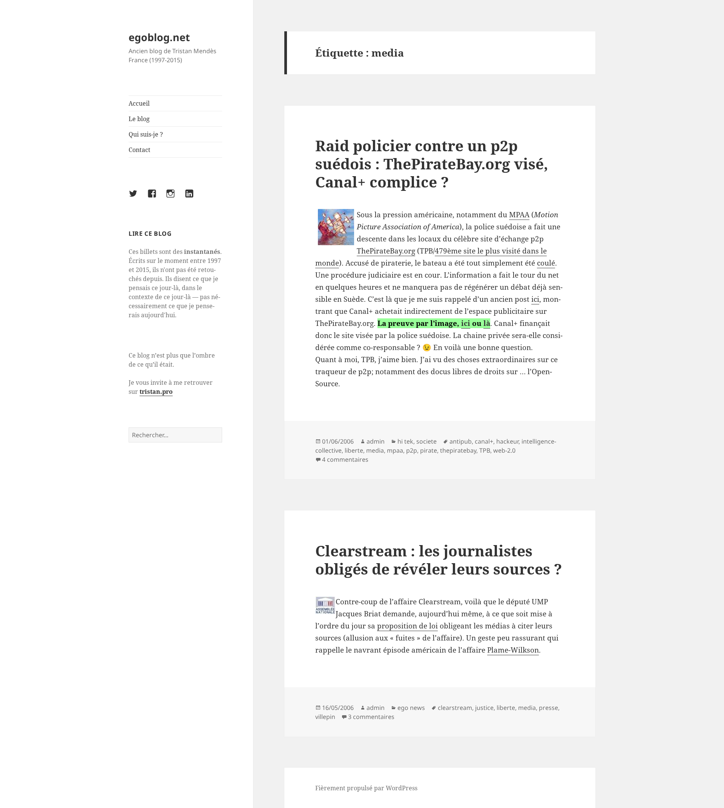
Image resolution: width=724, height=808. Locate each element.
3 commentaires (371, 717)
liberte (354, 450)
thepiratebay (458, 450)
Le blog (139, 119)
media (375, 450)
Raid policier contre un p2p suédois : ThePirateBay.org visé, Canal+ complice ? (431, 163)
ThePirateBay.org (386, 251)
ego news (411, 708)
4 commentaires (345, 459)
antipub (460, 441)
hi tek (405, 441)
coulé (546, 263)
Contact (139, 150)
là (486, 323)
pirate (428, 450)
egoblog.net (159, 37)
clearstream (455, 708)
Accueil (139, 103)
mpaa (395, 450)
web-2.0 (504, 450)
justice (484, 708)
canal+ (484, 441)
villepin (325, 717)
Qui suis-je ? (146, 134)
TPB (484, 450)
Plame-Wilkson (513, 650)
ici (535, 299)
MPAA (519, 215)
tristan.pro (156, 391)
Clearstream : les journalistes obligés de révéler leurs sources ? (438, 560)
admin (376, 441)
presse (548, 708)
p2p (411, 450)
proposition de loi (407, 626)
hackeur (507, 441)
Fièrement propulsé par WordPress (366, 788)
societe (426, 441)
